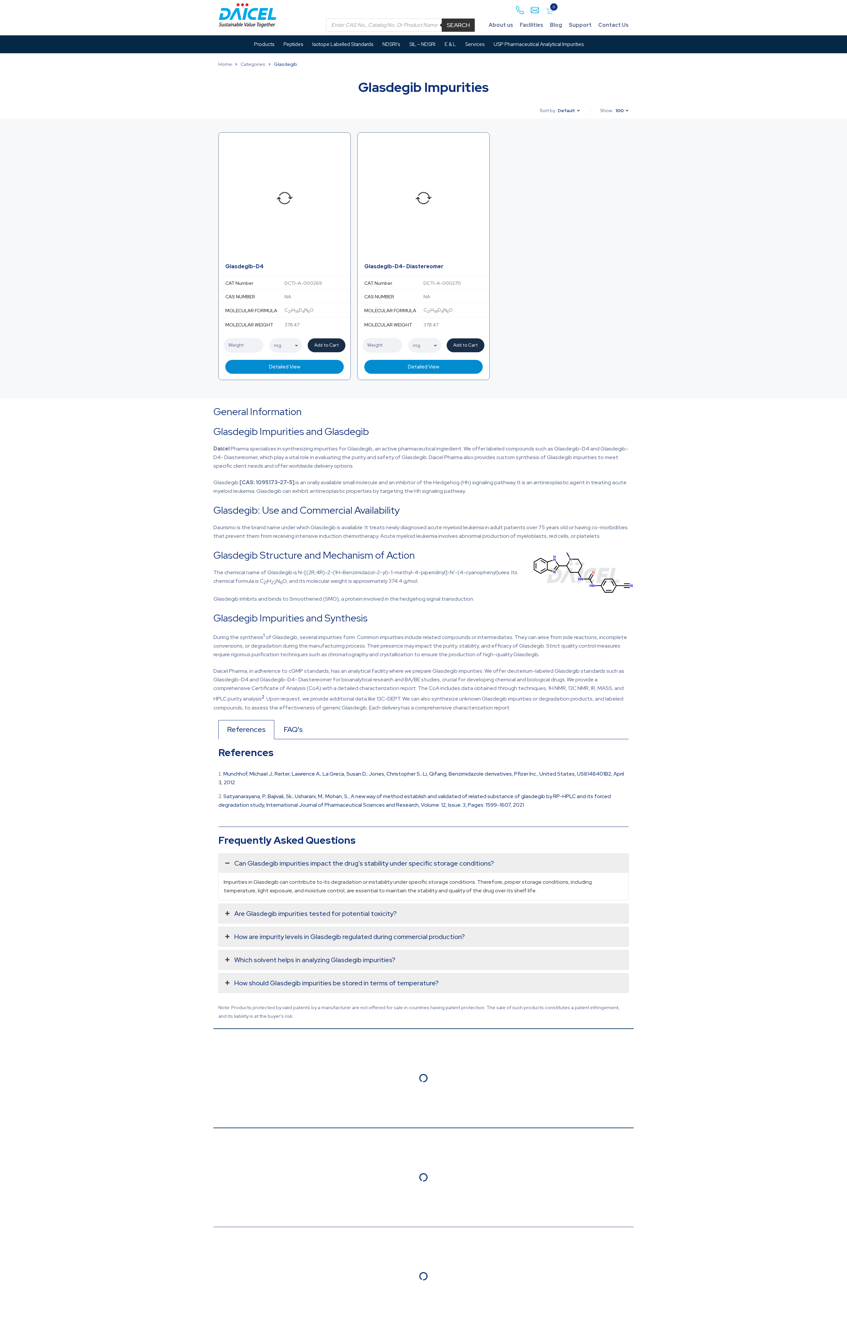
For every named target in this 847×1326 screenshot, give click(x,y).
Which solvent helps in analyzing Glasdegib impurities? (314, 960)
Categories (253, 64)
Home (225, 64)
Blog (556, 24)
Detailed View (284, 367)
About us (501, 24)
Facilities (531, 24)
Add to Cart (326, 345)
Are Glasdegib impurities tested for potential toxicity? (315, 913)
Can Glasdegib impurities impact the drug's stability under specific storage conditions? (364, 863)
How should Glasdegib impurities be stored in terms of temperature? (336, 983)
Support (580, 24)
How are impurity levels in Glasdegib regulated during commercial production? (349, 936)
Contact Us (613, 24)
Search (458, 25)
